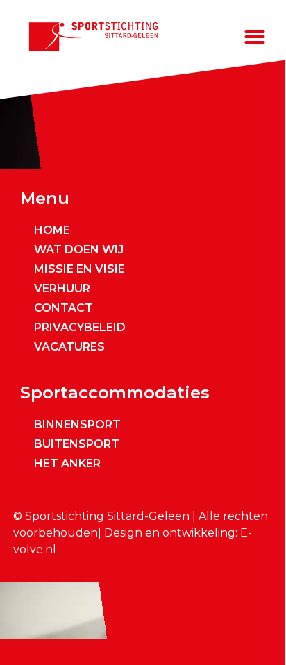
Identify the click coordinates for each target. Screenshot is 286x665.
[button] (254, 36)
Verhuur (62, 288)
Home (52, 230)
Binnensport (77, 424)
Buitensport (76, 444)
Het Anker (67, 463)
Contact (63, 307)
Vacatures (69, 346)
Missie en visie (79, 269)
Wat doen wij (79, 249)
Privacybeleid (80, 327)
